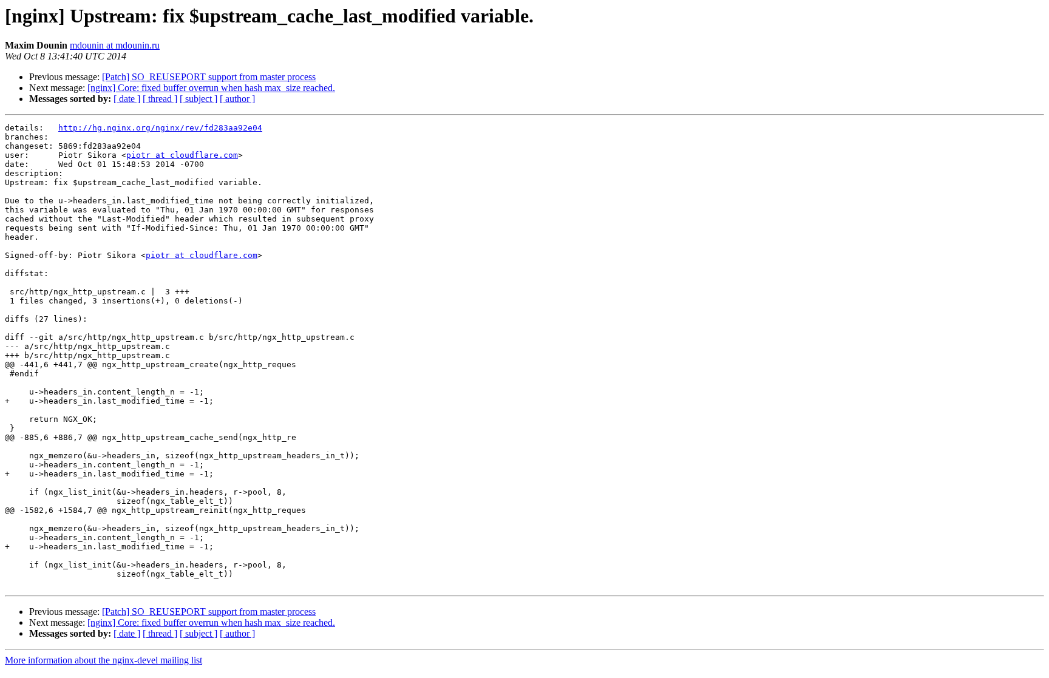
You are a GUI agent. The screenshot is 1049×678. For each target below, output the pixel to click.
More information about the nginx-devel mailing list (103, 660)
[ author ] (237, 98)
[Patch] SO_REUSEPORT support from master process (209, 77)
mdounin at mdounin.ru (115, 45)
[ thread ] (160, 98)
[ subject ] (198, 98)
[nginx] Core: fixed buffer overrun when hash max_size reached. (211, 88)
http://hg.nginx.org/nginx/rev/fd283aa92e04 (160, 127)
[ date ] (127, 98)
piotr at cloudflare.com (182, 155)
